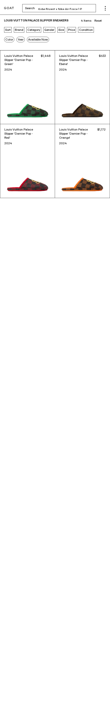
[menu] (105, 8)
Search (60, 8)
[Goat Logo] (9, 8)
